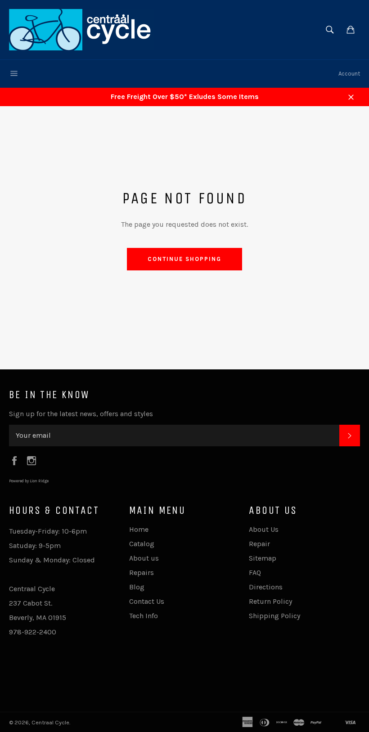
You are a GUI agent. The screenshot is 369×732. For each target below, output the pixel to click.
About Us (264, 529)
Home (138, 529)
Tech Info (143, 615)
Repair (259, 543)
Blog (136, 587)
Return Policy (270, 601)
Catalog (141, 543)
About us (144, 558)
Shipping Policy (274, 615)
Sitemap (262, 558)
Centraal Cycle (50, 722)
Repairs (141, 572)
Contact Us (146, 601)
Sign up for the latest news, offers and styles (81, 413)
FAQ (255, 572)
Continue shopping (184, 259)
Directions (266, 587)
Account (349, 73)
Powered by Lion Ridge (29, 481)
